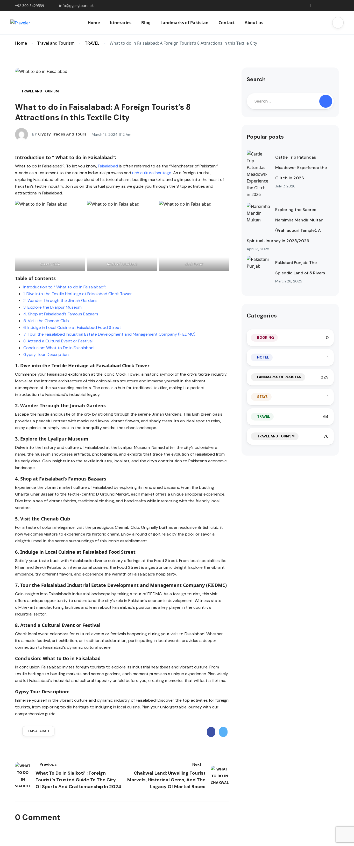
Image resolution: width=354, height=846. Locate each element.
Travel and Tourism (56, 43)
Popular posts (265, 136)
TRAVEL (92, 43)
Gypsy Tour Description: (46, 354)
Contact (226, 22)
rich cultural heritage (151, 172)
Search (256, 79)
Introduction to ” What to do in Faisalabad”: (64, 287)
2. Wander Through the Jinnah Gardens (60, 300)
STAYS (262, 397)
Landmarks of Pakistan (184, 22)
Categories (262, 315)
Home (94, 22)
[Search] (325, 101)
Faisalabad (108, 166)
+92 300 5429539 (29, 5)
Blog (146, 22)
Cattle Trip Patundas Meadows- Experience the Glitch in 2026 (301, 167)
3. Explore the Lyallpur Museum (52, 307)
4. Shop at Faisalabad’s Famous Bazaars (60, 314)
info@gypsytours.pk (76, 5)
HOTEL (263, 357)
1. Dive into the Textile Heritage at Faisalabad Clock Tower (77, 293)
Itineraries (120, 22)
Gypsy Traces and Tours (59, 134)
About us (254, 22)
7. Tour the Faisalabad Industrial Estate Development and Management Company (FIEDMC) (109, 334)
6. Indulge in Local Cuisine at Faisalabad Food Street (72, 327)
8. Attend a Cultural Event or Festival (58, 341)
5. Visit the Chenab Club (46, 320)
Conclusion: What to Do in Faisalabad (58, 347)
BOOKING (265, 337)
